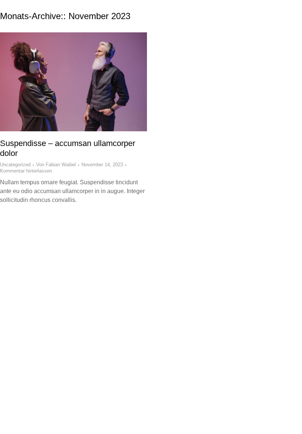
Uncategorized (15, 164)
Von (56, 164)
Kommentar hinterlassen (26, 171)
